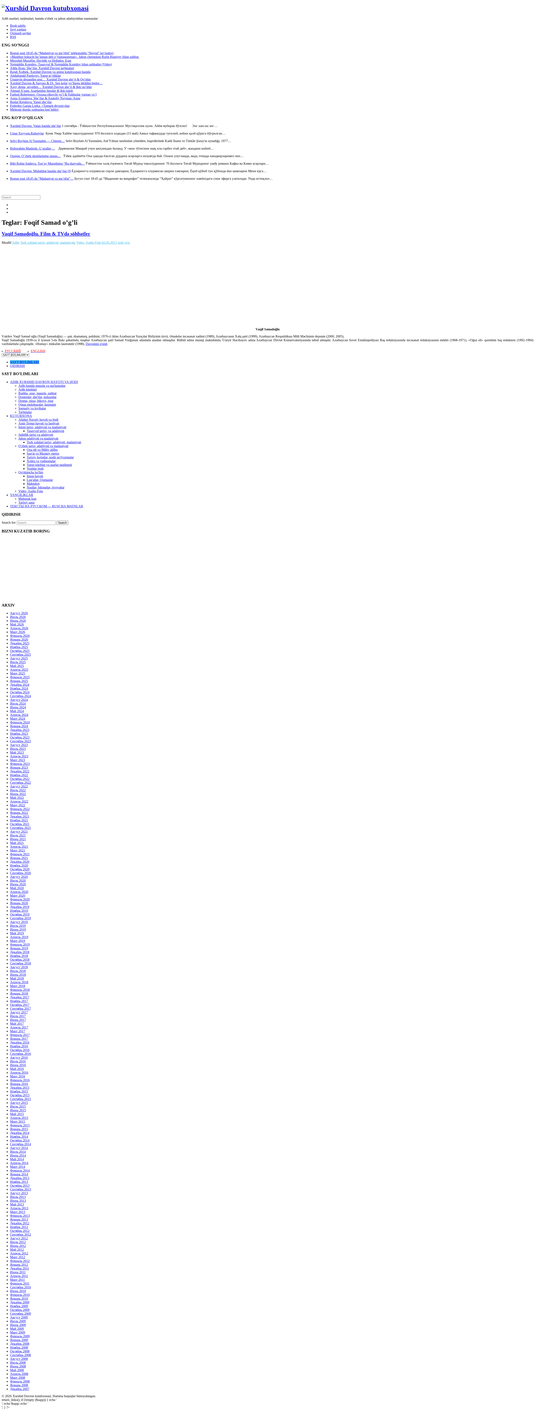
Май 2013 (17, 1204)
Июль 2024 (18, 703)
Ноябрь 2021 (19, 820)
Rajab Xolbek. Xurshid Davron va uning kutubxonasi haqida (50, 72)
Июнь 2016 (18, 1065)
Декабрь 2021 (19, 816)
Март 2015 (17, 1121)
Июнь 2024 (18, 707)
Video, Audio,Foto (88, 242)
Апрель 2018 (19, 982)
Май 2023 (17, 752)
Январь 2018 (19, 993)
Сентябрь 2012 (20, 1234)
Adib (15, 242)
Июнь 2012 (18, 1246)
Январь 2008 (19, 1385)
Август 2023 (19, 745)
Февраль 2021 (20, 854)
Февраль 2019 (20, 944)
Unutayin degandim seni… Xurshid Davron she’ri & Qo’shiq (50, 79)
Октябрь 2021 (19, 824)
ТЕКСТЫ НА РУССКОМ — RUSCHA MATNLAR (46, 506)
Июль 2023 (18, 748)
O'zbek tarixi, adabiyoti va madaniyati (43, 446)
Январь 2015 (19, 1129)
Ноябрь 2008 (19, 1347)
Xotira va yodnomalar (41, 461)
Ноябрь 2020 (19, 865)
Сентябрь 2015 (20, 1099)
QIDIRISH (17, 366)
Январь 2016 (19, 1084)
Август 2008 (19, 1359)
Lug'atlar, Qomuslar (40, 480)
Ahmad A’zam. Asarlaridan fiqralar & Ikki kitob (41, 90)
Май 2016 (17, 1069)
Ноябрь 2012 (19, 1227)
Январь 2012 (19, 1264)
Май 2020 (17, 888)
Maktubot (33, 483)
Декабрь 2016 (19, 1042)
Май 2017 (17, 1023)
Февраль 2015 (20, 1125)
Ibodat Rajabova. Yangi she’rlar (31, 102)
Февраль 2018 (20, 990)
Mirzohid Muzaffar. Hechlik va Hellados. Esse (40, 60)
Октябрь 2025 (19, 651)
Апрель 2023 (19, 756)
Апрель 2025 (19, 669)
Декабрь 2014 (19, 1133)
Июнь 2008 (18, 1366)
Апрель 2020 (19, 892)
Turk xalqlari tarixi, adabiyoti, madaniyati (47, 242)
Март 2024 (17, 718)
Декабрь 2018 (19, 952)
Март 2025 (17, 673)
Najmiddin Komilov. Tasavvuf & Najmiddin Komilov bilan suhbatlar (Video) (61, 64)
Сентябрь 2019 (20, 918)
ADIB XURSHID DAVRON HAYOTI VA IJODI (44, 382)
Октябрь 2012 (19, 1231)
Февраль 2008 (20, 1381)
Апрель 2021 (19, 846)
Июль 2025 (18, 662)
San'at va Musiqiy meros (43, 453)
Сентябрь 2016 (20, 1054)
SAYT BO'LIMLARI (24, 362)
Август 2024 (19, 700)
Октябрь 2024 (19, 692)
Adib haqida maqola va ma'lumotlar (41, 385)
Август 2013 (19, 1193)
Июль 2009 (18, 1321)
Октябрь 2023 (19, 737)
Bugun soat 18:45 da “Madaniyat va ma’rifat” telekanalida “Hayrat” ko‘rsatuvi (61, 53)
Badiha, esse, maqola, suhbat (37, 393)
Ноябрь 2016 (19, 1046)
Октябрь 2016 (19, 1050)
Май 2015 (17, 1114)
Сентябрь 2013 (20, 1189)
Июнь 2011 (18, 1272)
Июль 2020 (18, 880)
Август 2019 (19, 922)
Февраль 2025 (20, 677)
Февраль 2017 (20, 1035)
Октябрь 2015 (19, 1095)
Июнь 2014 (18, 1155)
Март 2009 (17, 1332)
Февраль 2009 (20, 1336)
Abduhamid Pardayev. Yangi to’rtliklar (35, 75)
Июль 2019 (18, 925)
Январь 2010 (19, 1298)
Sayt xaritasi (18, 29)
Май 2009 (17, 1328)
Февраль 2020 (20, 899)
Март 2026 (17, 632)
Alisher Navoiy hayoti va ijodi (38, 419)
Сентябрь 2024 (20, 696)
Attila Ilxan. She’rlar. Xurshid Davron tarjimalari (42, 68)
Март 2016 (17, 1076)
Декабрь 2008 (19, 1344)
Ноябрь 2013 (19, 1182)
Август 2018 (19, 967)
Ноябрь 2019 (19, 910)
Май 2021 (17, 843)
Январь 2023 (19, 767)
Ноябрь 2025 (19, 647)
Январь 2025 (19, 681)
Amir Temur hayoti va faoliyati (38, 423)
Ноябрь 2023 (19, 733)
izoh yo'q (124, 242)
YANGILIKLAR (21, 495)
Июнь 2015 (18, 1110)
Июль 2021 (18, 835)
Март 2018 (17, 986)
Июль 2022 (18, 790)
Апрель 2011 (19, 1276)
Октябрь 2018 (19, 959)
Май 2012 (17, 1249)
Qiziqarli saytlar (20, 33)
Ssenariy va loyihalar (32, 408)
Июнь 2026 (18, 620)
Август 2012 (19, 1238)
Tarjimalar (25, 412)
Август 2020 (19, 877)
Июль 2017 (18, 1016)
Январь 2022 (19, 813)
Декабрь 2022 (19, 771)
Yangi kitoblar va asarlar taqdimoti (49, 465)
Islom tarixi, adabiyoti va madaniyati (42, 427)
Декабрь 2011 (19, 1268)
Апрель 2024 (19, 715)
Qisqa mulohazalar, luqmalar (37, 404)
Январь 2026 (19, 639)
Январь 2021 (19, 858)
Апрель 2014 (19, 1163)
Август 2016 (19, 1057)
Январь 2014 (19, 1174)
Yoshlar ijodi (35, 468)
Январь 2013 (19, 1219)
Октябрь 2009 (19, 1310)
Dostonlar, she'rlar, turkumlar (37, 397)
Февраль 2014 (20, 1170)
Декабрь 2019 (19, 907)
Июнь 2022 (18, 794)
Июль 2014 (18, 1151)
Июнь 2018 (18, 974)
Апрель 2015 (19, 1118)
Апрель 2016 (19, 1072)
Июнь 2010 (18, 1291)
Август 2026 (19, 613)
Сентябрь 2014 (20, 1144)
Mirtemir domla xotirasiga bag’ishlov (34, 109)
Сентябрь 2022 (20, 782)
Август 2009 (19, 1317)
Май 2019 (17, 933)
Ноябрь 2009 (19, 1306)
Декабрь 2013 (19, 1178)
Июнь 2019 (18, 929)
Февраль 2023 (20, 764)
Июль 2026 (18, 617)
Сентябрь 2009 (20, 1313)
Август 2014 (19, 1148)
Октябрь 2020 (19, 869)
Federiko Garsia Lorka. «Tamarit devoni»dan (40, 106)
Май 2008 (17, 1370)
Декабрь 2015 (19, 1087)
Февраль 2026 (20, 636)
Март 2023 (17, 760)
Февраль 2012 (20, 1261)
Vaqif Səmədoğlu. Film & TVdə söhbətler (46, 233)
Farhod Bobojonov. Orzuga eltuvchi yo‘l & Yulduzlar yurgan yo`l (53, 94)
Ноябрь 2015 (19, 1091)
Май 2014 (17, 1159)
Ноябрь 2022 (19, 775)
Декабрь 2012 (19, 1223)
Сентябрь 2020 (20, 873)
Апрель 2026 (19, 628)
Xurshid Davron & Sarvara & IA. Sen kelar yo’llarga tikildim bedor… (56, 83)
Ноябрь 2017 (19, 1001)
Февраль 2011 (19, 1283)
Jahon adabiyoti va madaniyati (38, 438)
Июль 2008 (18, 1362)
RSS (13, 37)
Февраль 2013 (20, 1215)
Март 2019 (17, 941)
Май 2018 (17, 978)
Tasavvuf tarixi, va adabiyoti (45, 431)
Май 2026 (17, 624)
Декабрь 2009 (19, 1302)
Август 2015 (19, 1102)
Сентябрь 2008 (20, 1355)
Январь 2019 (19, 948)
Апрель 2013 (19, 1208)
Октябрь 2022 (19, 779)
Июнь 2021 (18, 839)
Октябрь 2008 (19, 1351)
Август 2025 (19, 658)
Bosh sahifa (17, 25)
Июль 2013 (18, 1197)
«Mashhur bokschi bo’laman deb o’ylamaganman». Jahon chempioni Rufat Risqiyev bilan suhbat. (74, 57)
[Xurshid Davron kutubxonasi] (45, 8)
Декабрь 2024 (19, 684)
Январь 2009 (19, 1340)
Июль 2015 (18, 1106)
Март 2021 (17, 850)
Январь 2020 (19, 903)
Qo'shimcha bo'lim (30, 472)
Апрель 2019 (19, 937)
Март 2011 (17, 1279)
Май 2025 (17, 666)
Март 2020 (17, 895)
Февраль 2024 (20, 722)
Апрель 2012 (19, 1253)
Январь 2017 (19, 1038)
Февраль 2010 (20, 1295)
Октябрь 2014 (19, 1140)
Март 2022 (17, 805)
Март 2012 (17, 1257)
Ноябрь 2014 (19, 1136)
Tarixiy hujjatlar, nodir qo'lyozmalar (50, 457)
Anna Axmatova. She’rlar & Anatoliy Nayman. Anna (45, 98)
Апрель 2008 (19, 1374)
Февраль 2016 (20, 1080)
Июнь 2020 (18, 884)
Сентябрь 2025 (20, 654)
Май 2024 (17, 711)
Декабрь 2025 (19, 643)
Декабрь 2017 (19, 997)
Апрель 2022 (19, 801)
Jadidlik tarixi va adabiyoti (35, 434)
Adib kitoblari (27, 389)
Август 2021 (19, 831)
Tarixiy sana (26, 502)
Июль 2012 (18, 1242)
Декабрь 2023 (19, 730)
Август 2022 (19, 786)
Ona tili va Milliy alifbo (42, 450)
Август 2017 (19, 1012)
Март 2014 (17, 1167)
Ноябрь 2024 (19, 688)
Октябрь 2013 (19, 1185)
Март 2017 (17, 1031)
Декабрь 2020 (19, 861)
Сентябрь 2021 (20, 828)
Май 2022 (17, 797)
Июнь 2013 (18, 1200)
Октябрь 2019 (19, 914)
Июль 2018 (18, 971)
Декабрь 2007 (19, 1389)
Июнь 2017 (18, 1020)
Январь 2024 (19, 726)
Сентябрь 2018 (20, 963)
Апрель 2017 (19, 1027)
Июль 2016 (18, 1061)
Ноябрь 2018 (19, 956)
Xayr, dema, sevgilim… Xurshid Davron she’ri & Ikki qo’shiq (51, 87)
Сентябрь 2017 (20, 1008)
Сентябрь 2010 (20, 1287)
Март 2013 (17, 1212)
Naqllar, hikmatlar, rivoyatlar (45, 487)
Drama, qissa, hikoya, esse (35, 401)
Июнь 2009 (18, 1325)
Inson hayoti (35, 476)
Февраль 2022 (20, 809)
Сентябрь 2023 (20, 741)
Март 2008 (17, 1377)
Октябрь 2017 (19, 1005)
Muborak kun (27, 498)
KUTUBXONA (21, 416)
